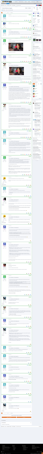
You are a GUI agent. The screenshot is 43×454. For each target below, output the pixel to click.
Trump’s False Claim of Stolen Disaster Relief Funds (14, 235)
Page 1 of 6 (11, 12)
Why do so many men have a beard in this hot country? (37, 140)
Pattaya (33, 45)
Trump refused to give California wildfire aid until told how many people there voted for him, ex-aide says (19, 207)
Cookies (8, 453)
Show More (40, 98)
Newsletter (14, 448)
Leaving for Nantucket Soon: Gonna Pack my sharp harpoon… (37, 147)
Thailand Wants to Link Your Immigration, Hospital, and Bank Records (38, 103)
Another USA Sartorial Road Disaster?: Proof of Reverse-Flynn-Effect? (37, 154)
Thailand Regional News (25, 447)
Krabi (39, 113)
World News (24, 448)
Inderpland (36, 13)
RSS (10, 453)
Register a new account (9, 417)
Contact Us (6, 453)
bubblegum (35, 15)
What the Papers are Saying (35, 53)
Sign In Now (24, 417)
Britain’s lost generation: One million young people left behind (37, 62)
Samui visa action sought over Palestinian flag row (37, 129)
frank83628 (40, 13)
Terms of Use (14, 447)
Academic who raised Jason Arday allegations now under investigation (36, 55)
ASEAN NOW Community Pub (35, 139)
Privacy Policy (3, 453)
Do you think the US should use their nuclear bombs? (37, 69)
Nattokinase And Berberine (36, 46)
